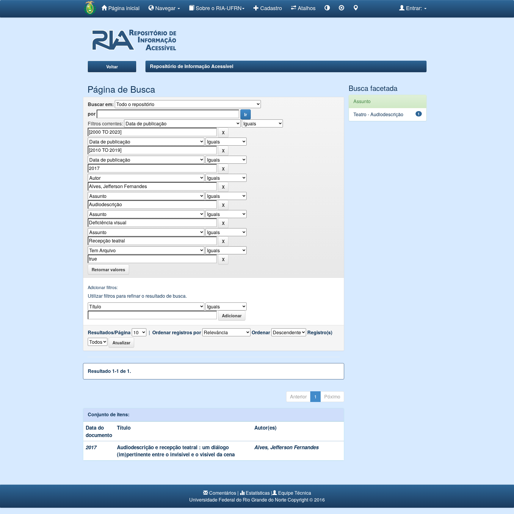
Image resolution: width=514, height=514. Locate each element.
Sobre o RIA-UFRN (218, 8)
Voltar (112, 67)
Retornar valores (108, 269)
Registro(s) (319, 332)
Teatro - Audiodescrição (378, 114)
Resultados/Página (109, 332)
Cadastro (270, 8)
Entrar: (414, 8)
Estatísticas (258, 492)
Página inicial (123, 8)
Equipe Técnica (294, 492)
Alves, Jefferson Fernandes (286, 447)
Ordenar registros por (176, 332)
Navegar (165, 8)
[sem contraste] (341, 9)
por (91, 114)
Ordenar (261, 332)
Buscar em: (101, 104)
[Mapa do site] (356, 9)
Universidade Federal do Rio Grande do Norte (237, 499)
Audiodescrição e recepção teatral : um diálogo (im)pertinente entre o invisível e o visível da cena (176, 451)
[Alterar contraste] (327, 9)
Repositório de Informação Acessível (191, 66)
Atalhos (306, 8)
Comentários (222, 492)
